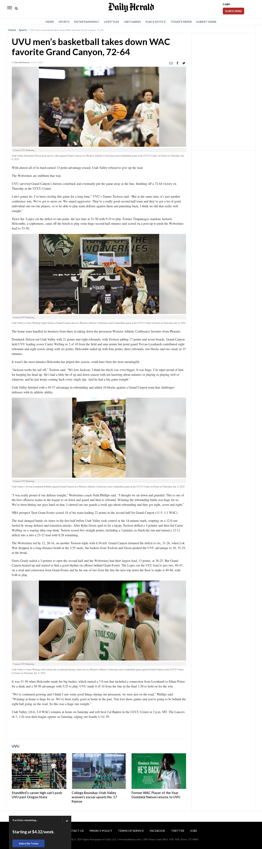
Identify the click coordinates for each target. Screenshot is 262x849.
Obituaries (132, 21)
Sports (64, 21)
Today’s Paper (181, 21)
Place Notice (156, 21)
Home (12, 29)
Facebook (157, 830)
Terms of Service (131, 830)
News (50, 21)
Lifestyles (111, 21)
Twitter (177, 830)
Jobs (193, 830)
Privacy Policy (100, 830)
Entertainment (86, 21)
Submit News (206, 21)
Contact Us (74, 830)
